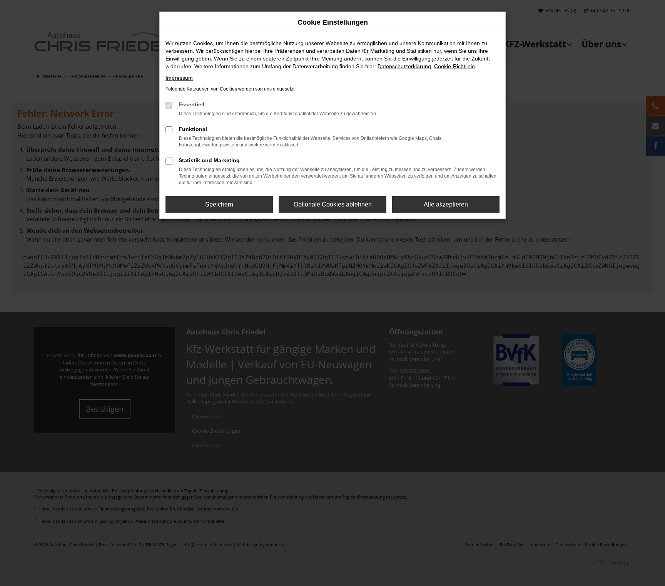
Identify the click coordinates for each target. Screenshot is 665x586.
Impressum (179, 78)
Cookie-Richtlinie (454, 66)
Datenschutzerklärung (404, 66)
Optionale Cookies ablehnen (333, 204)
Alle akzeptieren (446, 204)
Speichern (219, 204)
